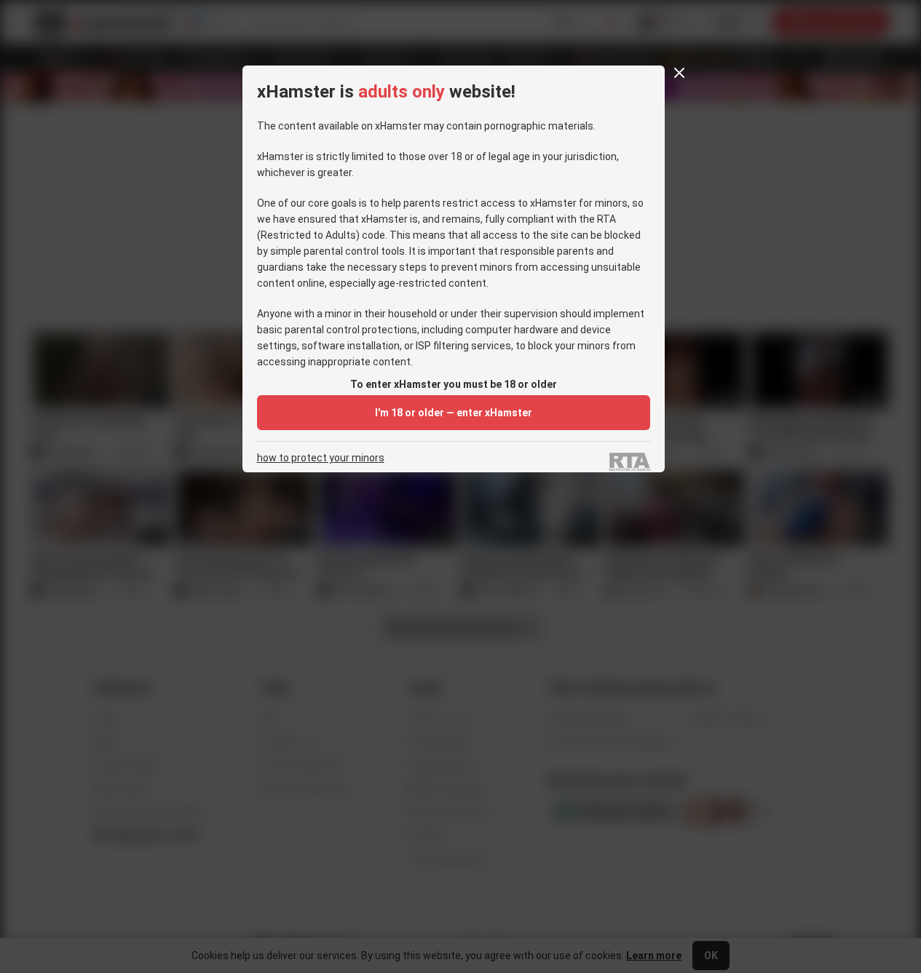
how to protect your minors (320, 458)
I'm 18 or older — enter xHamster (453, 412)
